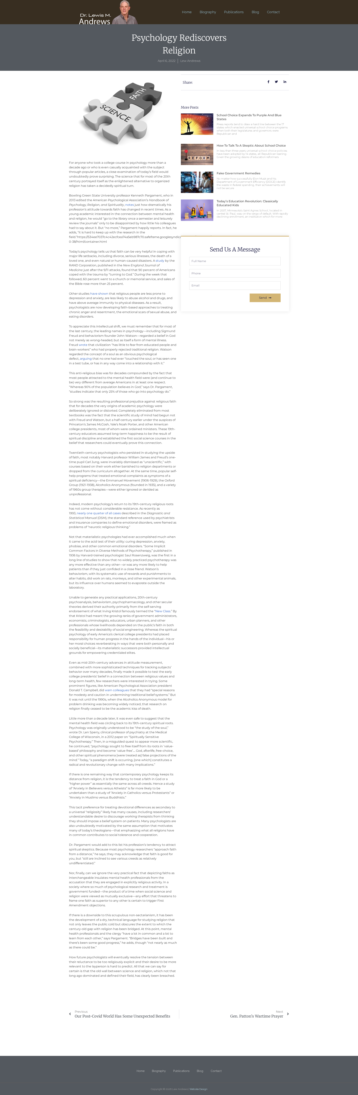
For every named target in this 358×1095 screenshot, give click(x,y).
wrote (83, 345)
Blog (255, 12)
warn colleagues (117, 690)
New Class (162, 611)
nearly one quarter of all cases (99, 513)
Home (187, 12)
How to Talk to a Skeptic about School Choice (251, 145)
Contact (273, 12)
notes (129, 205)
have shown (99, 293)
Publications (234, 12)
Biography (208, 12)
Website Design (198, 1089)
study (160, 260)
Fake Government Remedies (238, 173)
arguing (86, 358)
